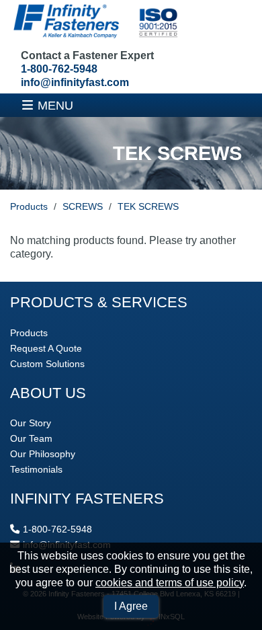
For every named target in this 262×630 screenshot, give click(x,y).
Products (29, 206)
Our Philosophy (42, 453)
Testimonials (36, 469)
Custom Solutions (47, 363)
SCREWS (82, 206)
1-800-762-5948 (59, 69)
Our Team (31, 438)
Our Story (30, 423)
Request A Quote (46, 348)
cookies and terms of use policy (169, 582)
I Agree (131, 606)
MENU (55, 105)
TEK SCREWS (148, 206)
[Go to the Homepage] (94, 22)
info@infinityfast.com (75, 82)
